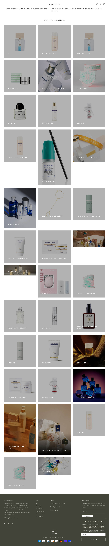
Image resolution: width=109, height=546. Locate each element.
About (21, 8)
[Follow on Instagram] (9, 523)
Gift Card (14, 8)
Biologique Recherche (40, 8)
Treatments (28, 8)
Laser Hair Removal (77, 8)
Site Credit (62, 537)
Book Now (54, 11)
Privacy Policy (39, 516)
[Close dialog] (106, 518)
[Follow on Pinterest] (13, 523)
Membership (89, 8)
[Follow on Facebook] (4, 523)
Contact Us (38, 506)
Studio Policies (39, 508)
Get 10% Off (93, 539)
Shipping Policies (40, 511)
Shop (8, 8)
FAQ (37, 503)
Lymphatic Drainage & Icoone (59, 8)
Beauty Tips (98, 8)
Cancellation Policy (40, 514)
